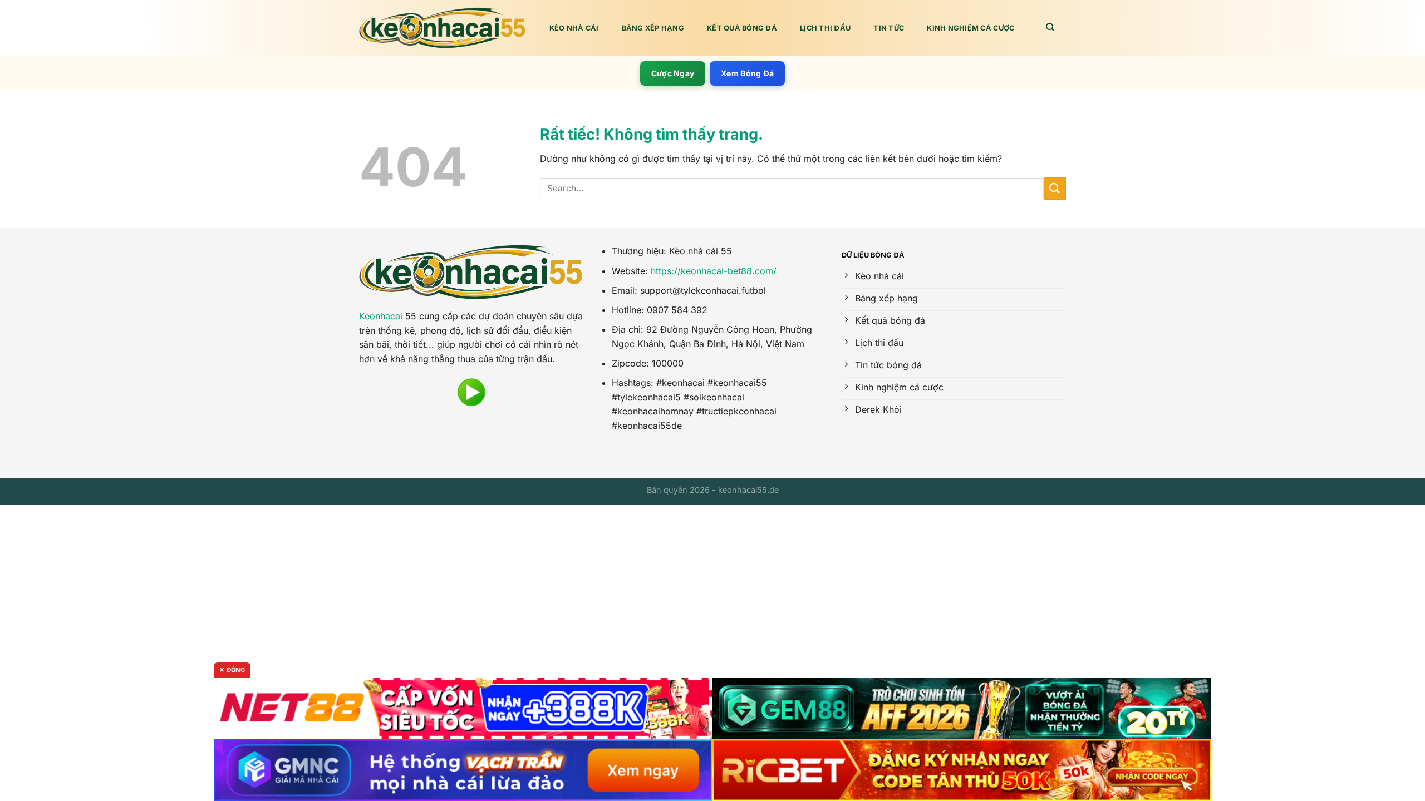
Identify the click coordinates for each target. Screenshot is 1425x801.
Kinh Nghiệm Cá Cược (970, 28)
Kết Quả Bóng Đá (742, 28)
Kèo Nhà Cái (574, 28)
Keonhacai (380, 316)
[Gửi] (1055, 188)
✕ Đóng (232, 670)
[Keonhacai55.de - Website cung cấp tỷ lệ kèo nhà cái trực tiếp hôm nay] (442, 28)
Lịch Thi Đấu (825, 28)
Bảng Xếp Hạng (653, 28)
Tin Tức (888, 28)
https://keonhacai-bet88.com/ (714, 270)
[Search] (1051, 27)
